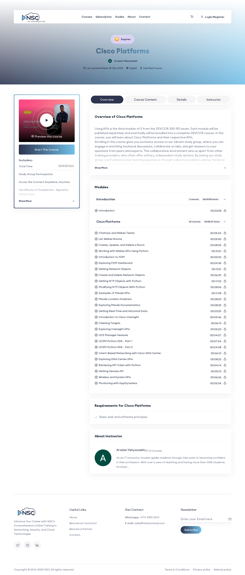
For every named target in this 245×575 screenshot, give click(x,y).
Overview (107, 99)
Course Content (145, 99)
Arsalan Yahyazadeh (126, 60)
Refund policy (222, 569)
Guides (119, 16)
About (132, 16)
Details (181, 99)
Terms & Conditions (177, 569)
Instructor (213, 99)
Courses (87, 16)
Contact (144, 16)
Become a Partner (80, 529)
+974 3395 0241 (149, 517)
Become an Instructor (83, 523)
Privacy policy (201, 569)
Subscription (104, 16)
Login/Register (214, 17)
